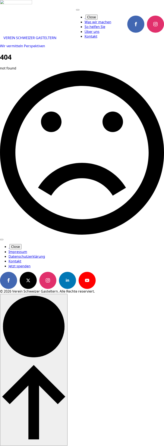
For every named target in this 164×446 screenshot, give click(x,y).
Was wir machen (98, 22)
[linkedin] (67, 280)
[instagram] (155, 24)
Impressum (18, 251)
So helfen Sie (95, 26)
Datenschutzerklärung (27, 256)
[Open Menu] (77, 9)
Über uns (92, 31)
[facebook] (135, 24)
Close (91, 17)
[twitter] (28, 280)
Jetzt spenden (20, 266)
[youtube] (87, 280)
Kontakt (91, 36)
